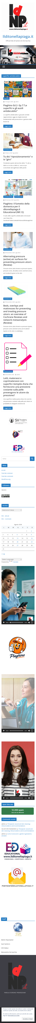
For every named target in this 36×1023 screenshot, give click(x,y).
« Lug (3, 554)
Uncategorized (8, 371)
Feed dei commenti (7, 476)
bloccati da (20, 812)
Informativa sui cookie (13, 1015)
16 (31, 538)
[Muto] (29, 622)
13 (17, 538)
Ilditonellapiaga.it (18, 36)
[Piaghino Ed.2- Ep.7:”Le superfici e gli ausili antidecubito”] (18, 89)
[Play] (4, 622)
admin (17, 101)
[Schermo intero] (32, 622)
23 (31, 542)
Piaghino (6, 98)
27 (17, 545)
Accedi (3, 470)
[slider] (16, 622)
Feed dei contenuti (7, 473)
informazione (7, 149)
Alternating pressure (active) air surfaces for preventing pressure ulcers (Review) (17, 260)
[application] (18, 595)
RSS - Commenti (6, 519)
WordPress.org (5, 479)
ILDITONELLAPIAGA (8, 196)
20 (17, 542)
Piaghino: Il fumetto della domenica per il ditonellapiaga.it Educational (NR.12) (16, 208)
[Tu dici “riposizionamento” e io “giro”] (18, 141)
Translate (15, 562)
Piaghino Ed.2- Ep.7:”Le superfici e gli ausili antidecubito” (15, 108)
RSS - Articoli (5, 516)
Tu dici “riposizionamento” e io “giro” (18, 158)
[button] (18, 595)
